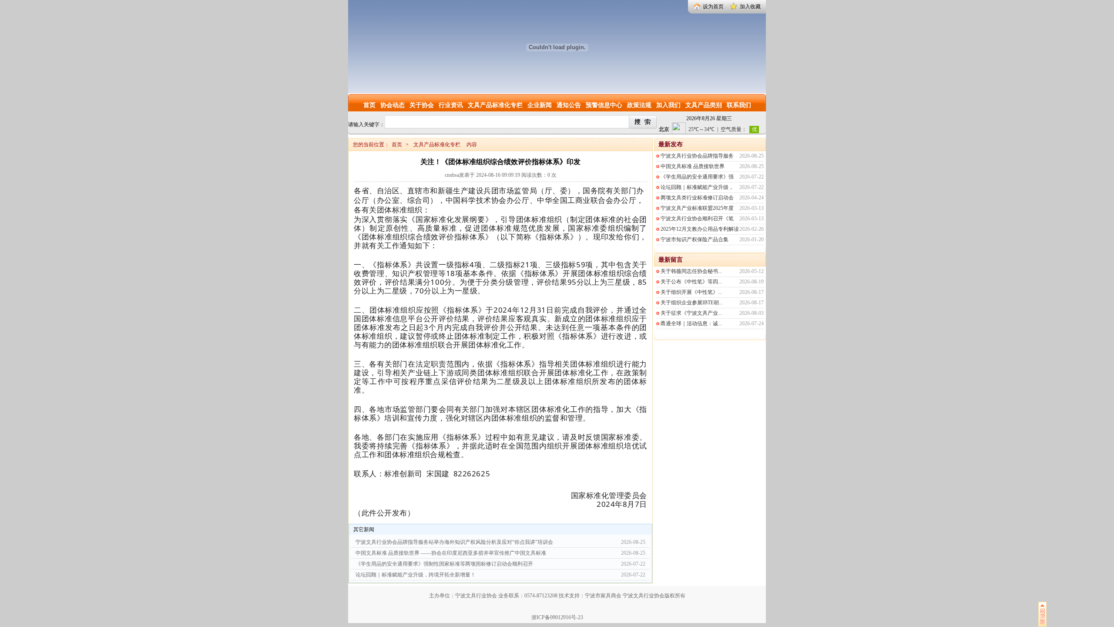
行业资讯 (451, 105)
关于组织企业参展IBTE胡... (692, 303)
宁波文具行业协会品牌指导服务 (697, 156)
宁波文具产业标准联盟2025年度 (697, 208)
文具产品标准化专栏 (495, 105)
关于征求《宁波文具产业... (691, 313)
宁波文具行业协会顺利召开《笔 (697, 219)
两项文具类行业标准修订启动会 (697, 198)
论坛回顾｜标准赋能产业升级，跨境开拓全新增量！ (416, 575)
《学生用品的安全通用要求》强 (697, 177)
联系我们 (739, 105)
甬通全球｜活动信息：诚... (691, 323)
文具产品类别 (703, 105)
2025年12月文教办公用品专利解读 (700, 229)
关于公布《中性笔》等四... (691, 282)
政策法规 (639, 105)
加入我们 (668, 105)
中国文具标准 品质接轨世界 (693, 166)
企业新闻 (539, 105)
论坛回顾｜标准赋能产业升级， (697, 187)
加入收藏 (750, 6)
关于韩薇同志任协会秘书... (691, 271)
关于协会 (421, 105)
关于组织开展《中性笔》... (691, 292)
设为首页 (713, 6)
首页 (369, 105)
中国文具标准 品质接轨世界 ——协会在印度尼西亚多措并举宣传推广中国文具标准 (451, 553)
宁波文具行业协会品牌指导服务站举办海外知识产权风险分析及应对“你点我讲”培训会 (454, 542)
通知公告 (569, 105)
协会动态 (392, 105)
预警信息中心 (604, 105)
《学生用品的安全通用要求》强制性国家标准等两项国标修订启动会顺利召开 (444, 564)
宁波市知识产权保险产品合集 (694, 239)
